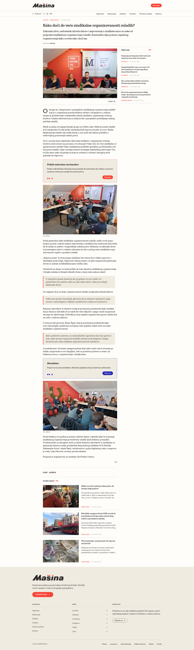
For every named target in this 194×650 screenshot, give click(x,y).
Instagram (76, 623)
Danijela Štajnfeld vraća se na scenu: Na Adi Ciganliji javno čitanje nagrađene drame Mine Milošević (135, 69)
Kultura (159, 14)
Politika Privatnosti (140, 644)
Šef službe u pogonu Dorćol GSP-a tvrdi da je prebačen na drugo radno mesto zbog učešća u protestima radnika (98, 516)
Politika (123, 14)
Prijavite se (118, 620)
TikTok (74, 627)
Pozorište (124, 75)
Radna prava (54, 20)
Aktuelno (124, 62)
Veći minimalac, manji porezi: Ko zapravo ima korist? (98, 542)
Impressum (113, 644)
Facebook (75, 615)
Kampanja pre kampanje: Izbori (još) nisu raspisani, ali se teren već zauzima (136, 57)
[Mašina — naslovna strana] (43, 5)
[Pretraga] (44, 14)
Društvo (132, 14)
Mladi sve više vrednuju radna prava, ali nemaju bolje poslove (97, 487)
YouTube (75, 611)
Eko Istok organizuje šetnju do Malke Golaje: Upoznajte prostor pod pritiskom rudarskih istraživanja (136, 94)
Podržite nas (41, 594)
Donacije (107, 177)
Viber (74, 631)
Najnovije (100, 14)
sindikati (52, 472)
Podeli (110, 101)
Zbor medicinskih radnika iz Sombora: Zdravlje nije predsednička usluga (135, 82)
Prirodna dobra (126, 100)
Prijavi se (107, 373)
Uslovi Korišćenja (126, 644)
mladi (45, 472)
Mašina (52, 43)
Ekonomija (112, 14)
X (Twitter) (76, 619)
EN (51, 14)
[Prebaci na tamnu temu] (47, 14)
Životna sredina (146, 14)
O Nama (104, 644)
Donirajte (156, 5)
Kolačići (151, 644)
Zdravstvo (124, 87)
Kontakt (159, 644)
